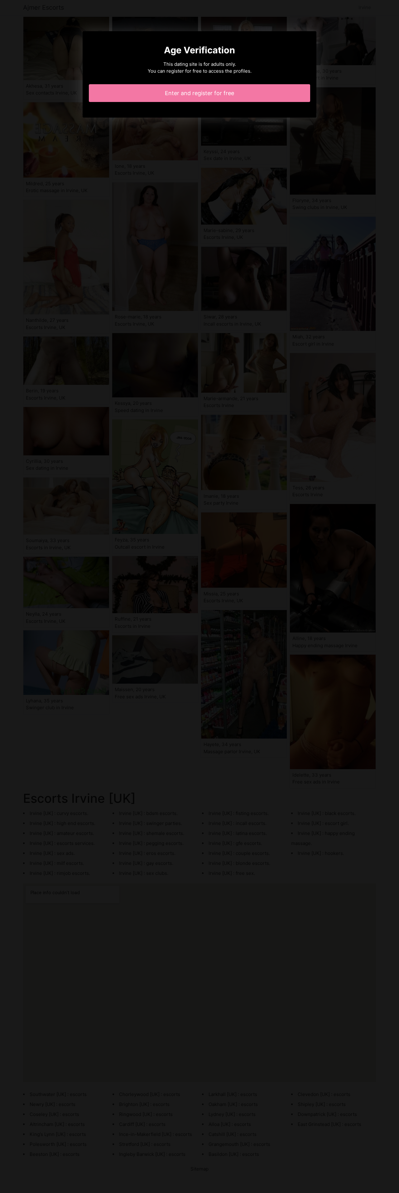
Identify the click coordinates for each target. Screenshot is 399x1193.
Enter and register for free (199, 93)
